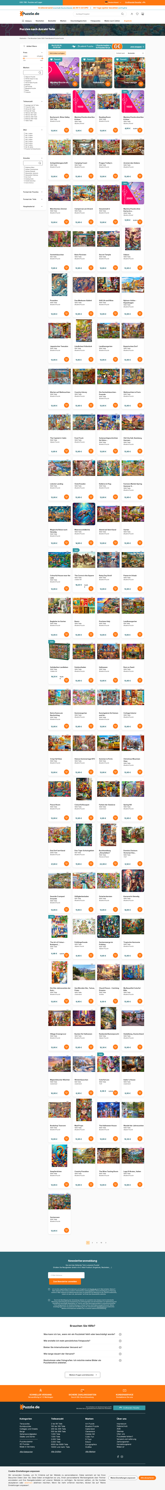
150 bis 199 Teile (30, 115)
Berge (22, 1431)
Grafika (88, 1447)
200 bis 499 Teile (31, 117)
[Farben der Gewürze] (108, 800)
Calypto (28, 92)
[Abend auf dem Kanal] (108, 525)
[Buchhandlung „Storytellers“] (108, 845)
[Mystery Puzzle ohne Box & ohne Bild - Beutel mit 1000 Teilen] (84, 112)
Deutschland (113, 2)
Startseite (23, 38)
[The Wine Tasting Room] (108, 1166)
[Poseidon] (59, 295)
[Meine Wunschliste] (137, 14)
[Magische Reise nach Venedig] (59, 525)
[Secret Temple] (108, 250)
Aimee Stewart (30, 171)
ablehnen (28, 1483)
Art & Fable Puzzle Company (30, 83)
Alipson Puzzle (30, 77)
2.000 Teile (55, 1439)
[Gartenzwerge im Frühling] (108, 937)
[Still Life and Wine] (108, 295)
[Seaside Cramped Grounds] (59, 891)
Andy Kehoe (29, 183)
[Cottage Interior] (133, 708)
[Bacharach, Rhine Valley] (59, 112)
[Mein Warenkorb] (142, 14)
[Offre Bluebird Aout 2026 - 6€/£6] (96, 46)
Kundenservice (102, 1307)
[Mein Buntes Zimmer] (59, 204)
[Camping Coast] (84, 158)
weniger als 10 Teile (32, 105)
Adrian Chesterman (31, 169)
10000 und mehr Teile (60, 1447)
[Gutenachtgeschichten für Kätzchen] (108, 433)
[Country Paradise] (84, 1166)
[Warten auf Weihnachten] (59, 387)
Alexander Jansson (31, 173)
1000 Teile (28, 120)
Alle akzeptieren (147, 1478)
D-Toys (88, 1439)
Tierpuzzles (25, 1424)
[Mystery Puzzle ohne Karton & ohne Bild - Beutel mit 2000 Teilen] (133, 204)
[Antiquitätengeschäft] (59, 158)
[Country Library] (84, 387)
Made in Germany (27, 1447)
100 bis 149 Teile (31, 113)
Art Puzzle (28, 86)
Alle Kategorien (26, 1452)
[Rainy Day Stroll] (108, 570)
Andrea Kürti (29, 179)
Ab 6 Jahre (29, 141)
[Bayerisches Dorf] (133, 341)
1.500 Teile (55, 1437)
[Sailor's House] (133, 1075)
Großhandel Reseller (133, 2)
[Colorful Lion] (108, 1075)
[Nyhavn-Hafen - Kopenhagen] (133, 295)
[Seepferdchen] (59, 1166)
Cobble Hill (90, 1434)
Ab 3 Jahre (29, 135)
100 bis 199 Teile (58, 1426)
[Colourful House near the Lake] (59, 570)
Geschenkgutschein (78, 21)
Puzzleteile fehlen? (125, 1436)
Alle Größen (56, 1451)
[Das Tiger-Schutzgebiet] (84, 845)
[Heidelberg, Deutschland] (133, 1029)
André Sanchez (30, 181)
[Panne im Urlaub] (133, 570)
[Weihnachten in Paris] (133, 387)
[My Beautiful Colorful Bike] (133, 983)
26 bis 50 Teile (30, 109)
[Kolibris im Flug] (108, 479)
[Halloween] (108, 662)
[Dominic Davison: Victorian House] (133, 845)
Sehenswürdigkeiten (28, 1434)
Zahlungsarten (123, 1442)
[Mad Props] (84, 1120)
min (24, 60)
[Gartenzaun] (59, 1212)
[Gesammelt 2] (108, 204)
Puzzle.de (93, 1289)
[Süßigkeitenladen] (84, 891)
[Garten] (133, 525)
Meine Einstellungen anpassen (123, 1478)
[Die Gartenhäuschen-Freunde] (108, 387)
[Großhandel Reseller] (143, 3)
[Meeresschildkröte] (84, 525)
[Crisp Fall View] (59, 754)
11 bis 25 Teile (30, 107)
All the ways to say (31, 79)
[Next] (106, 1243)
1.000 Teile (55, 1434)
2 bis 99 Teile (56, 1424)
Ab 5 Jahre (28, 139)
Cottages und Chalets (29, 1429)
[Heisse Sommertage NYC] (84, 754)
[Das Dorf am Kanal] (59, 845)
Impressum (121, 1424)
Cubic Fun (89, 1437)
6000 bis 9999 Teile (59, 1444)
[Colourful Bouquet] (84, 800)
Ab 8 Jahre (29, 143)
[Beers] (84, 616)
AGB (119, 1429)
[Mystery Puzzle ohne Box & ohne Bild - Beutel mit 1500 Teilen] (133, 112)
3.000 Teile (55, 1442)
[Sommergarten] (84, 708)
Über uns (121, 1434)
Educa (88, 1442)
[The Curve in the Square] (84, 570)
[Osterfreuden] (84, 479)
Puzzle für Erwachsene (33, 149)
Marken (63, 21)
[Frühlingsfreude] (84, 937)
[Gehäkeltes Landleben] (59, 662)
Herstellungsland (124, 1444)
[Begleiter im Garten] (59, 616)
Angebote (128, 21)
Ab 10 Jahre (29, 147)
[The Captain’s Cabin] (59, 433)
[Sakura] (133, 250)
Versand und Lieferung (126, 1439)
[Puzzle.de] (29, 16)
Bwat (27, 90)
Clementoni (90, 1431)
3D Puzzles (24, 1444)
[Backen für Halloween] (84, 1029)
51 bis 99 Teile (30, 111)
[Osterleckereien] (108, 891)
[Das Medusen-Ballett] (84, 295)
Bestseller (52, 21)
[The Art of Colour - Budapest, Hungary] (59, 937)
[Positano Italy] (108, 616)
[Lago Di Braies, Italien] (133, 1166)
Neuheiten (40, 21)
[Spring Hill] (133, 800)
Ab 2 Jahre (28, 133)
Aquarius (28, 81)
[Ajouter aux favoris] (76, 60)
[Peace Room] (59, 800)
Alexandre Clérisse (31, 175)
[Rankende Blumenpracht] (108, 1029)
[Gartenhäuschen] (59, 250)
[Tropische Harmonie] (133, 937)
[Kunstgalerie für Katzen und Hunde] (108, 708)
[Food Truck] (84, 433)
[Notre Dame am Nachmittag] (59, 708)
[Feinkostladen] (84, 662)
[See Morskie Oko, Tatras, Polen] (84, 983)
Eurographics (91, 1444)
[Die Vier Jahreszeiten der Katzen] (59, 983)
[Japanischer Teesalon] (59, 341)
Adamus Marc (29, 167)
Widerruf (120, 1447)
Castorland (90, 1429)
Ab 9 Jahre (29, 145)
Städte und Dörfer (27, 1437)
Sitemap (120, 1431)
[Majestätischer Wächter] (59, 1075)
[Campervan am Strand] (84, 204)
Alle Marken (90, 1451)
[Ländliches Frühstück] (84, 341)
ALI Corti (28, 177)
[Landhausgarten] (108, 341)
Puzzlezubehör (26, 1441)
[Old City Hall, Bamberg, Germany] (133, 433)
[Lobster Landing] (59, 479)
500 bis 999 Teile (31, 119)
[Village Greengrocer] (59, 1029)
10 (101, 1243)
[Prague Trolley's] (108, 158)
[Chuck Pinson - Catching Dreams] (108, 983)
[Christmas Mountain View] (133, 754)
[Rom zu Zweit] (133, 662)
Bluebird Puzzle (30, 88)
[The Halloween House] (108, 1120)
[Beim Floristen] (84, 250)
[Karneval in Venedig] (133, 891)
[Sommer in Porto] (108, 754)
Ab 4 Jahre (29, 137)
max (41, 60)
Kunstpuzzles (25, 1426)
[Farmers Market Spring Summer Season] (133, 479)
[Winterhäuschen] (84, 1075)
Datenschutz (122, 1426)
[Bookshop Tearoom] (59, 1120)
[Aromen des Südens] (133, 158)
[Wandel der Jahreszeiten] (133, 1120)
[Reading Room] (108, 112)
